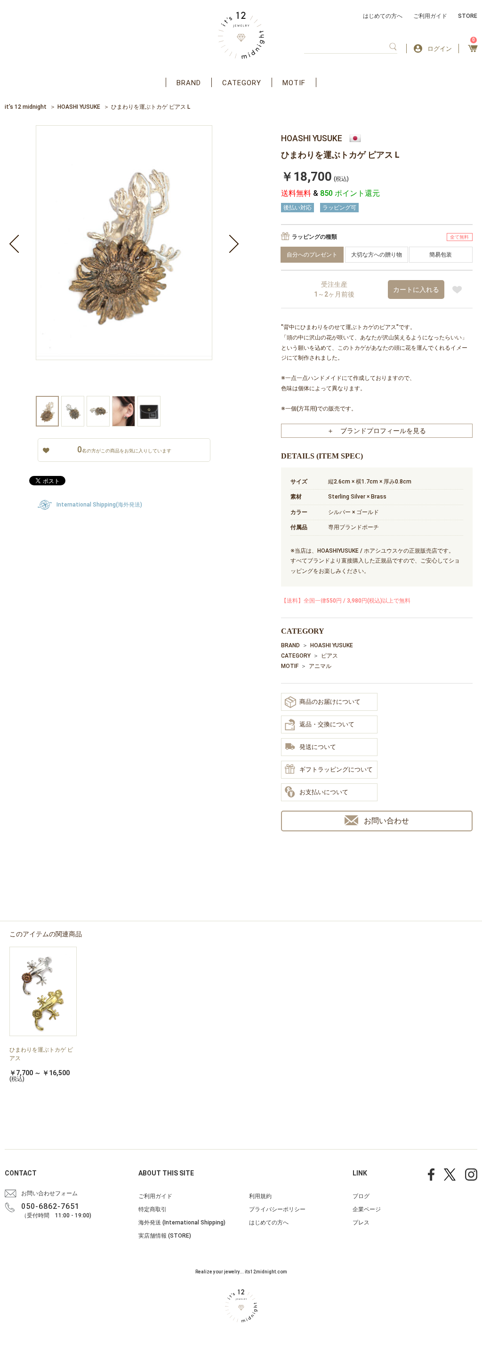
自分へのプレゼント (312, 254)
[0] (473, 51)
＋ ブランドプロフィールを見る (376, 431)
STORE (467, 16)
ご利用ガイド (430, 16)
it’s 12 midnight (26, 107)
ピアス (329, 655)
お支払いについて (323, 792)
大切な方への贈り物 (376, 254)
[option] (124, 260)
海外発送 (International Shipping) (181, 1222)
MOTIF (293, 83)
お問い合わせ (386, 820)
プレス (361, 1222)
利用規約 (260, 1196)
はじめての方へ (382, 16)
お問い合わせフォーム (49, 1193)
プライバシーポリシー (277, 1209)
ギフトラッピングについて (336, 769)
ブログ (361, 1196)
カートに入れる (416, 289)
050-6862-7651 (50, 1206)
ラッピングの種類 (314, 237)
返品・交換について (326, 724)
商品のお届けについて (330, 701)
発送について (317, 746)
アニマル (320, 666)
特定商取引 (152, 1209)
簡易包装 (440, 254)
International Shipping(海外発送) (99, 504)
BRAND (189, 83)
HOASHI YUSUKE (78, 107)
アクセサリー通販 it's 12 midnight (241, 35)
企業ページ (367, 1209)
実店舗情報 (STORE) (164, 1235)
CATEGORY (241, 83)
